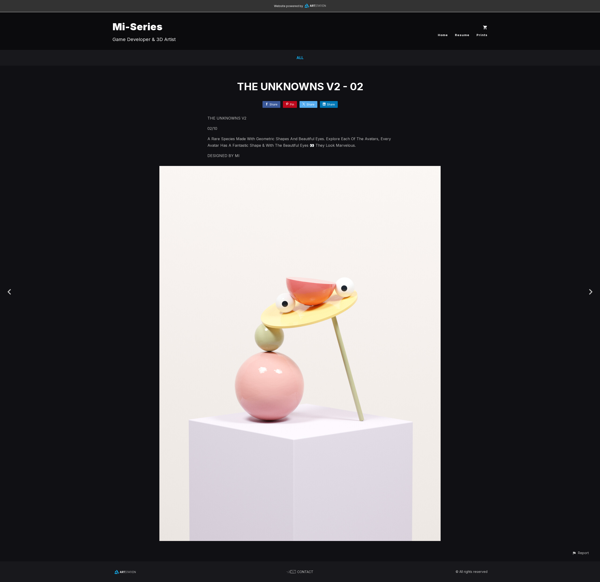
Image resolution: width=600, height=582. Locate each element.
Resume (462, 35)
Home (443, 35)
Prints (482, 35)
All (300, 57)
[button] (580, 553)
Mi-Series (137, 27)
